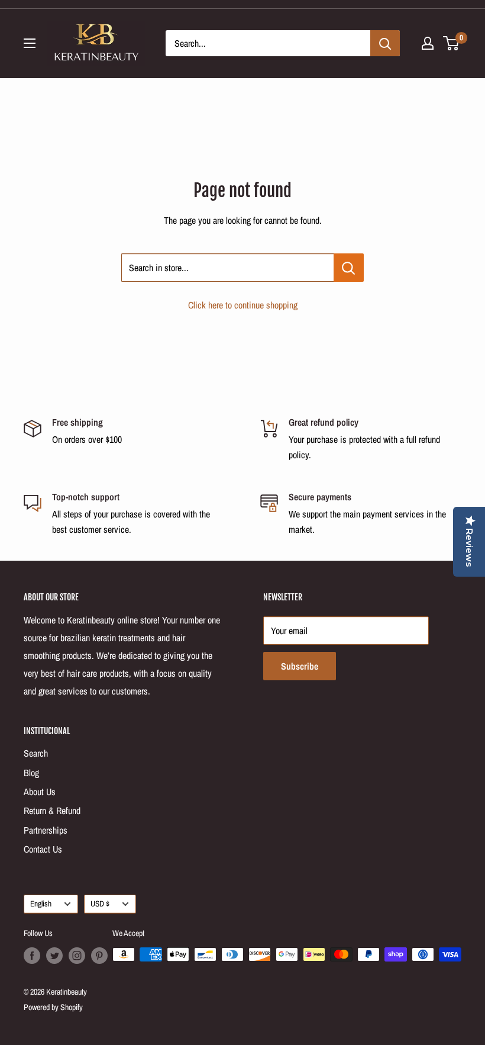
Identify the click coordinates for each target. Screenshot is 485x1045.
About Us (40, 791)
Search (36, 753)
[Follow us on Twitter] (54, 955)
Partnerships (45, 830)
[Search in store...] (349, 267)
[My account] (428, 43)
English (40, 903)
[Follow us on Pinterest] (99, 955)
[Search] (385, 43)
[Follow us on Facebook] (32, 955)
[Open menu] (29, 43)
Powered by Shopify (53, 1007)
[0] (451, 43)
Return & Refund (52, 810)
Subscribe (299, 666)
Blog (31, 772)
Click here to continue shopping (243, 304)
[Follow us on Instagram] (77, 955)
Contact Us (43, 849)
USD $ (99, 903)
